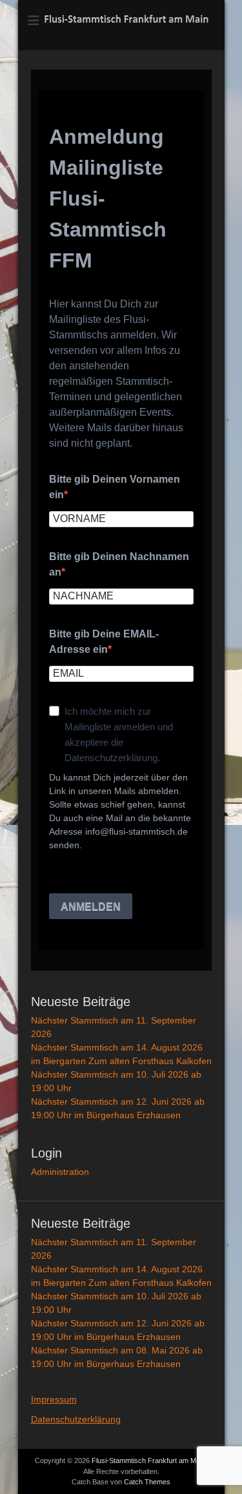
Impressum (54, 1399)
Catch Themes (147, 1482)
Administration (60, 1172)
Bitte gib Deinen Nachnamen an (119, 564)
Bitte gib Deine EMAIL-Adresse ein (104, 641)
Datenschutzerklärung (76, 1419)
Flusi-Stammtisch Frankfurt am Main (148, 1460)
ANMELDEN (91, 906)
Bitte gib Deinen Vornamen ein (114, 487)
